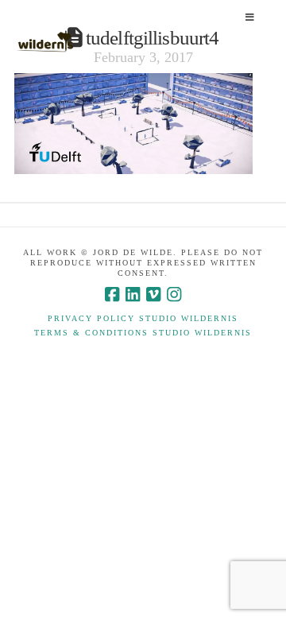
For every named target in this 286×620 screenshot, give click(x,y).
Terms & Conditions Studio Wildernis (143, 332)
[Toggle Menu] (249, 18)
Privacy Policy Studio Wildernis (143, 318)
